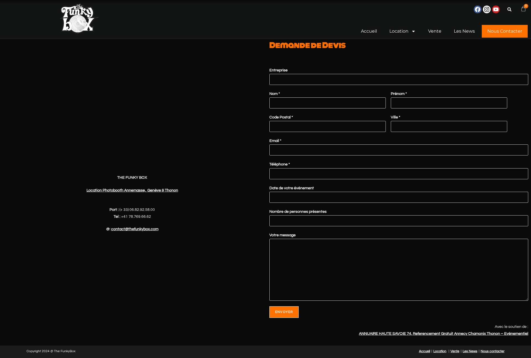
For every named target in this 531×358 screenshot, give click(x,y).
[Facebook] (477, 9)
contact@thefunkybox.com (134, 229)
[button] (509, 9)
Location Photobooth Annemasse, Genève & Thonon (132, 190)
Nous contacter (504, 31)
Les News (464, 31)
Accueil (369, 31)
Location (398, 31)
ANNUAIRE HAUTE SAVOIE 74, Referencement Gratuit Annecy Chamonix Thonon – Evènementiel (443, 334)
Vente (434, 31)
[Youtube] (496, 9)
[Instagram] (487, 9)
